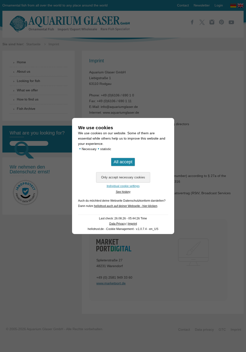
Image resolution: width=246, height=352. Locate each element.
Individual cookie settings (123, 186)
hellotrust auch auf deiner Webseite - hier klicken (125, 206)
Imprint (132, 223)
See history (123, 192)
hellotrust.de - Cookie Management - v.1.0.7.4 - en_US (123, 229)
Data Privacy (117, 223)
